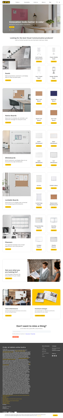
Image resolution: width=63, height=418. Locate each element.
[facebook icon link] (54, 356)
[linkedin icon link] (52, 356)
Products (18, 2)
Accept (55, 415)
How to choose (8, 278)
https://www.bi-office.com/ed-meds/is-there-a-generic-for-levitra (12, 398)
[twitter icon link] (56, 356)
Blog (50, 2)
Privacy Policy (44, 349)
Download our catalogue (40, 315)
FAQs (43, 354)
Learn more (8, 80)
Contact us (36, 2)
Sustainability (27, 2)
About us (43, 2)
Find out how (8, 315)
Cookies (43, 348)
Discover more (12, 27)
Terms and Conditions (45, 353)
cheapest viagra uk (5, 399)
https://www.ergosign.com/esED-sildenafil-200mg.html (11, 400)
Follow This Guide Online (6, 401)
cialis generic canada (6, 402)
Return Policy (44, 351)
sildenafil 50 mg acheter (6, 403)
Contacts (43, 356)
